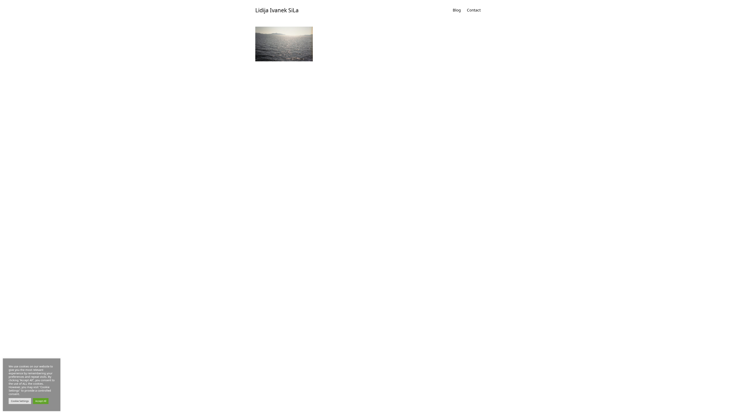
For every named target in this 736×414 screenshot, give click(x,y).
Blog (457, 10)
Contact (474, 10)
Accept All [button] (40, 401)
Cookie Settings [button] (20, 401)
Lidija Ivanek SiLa (277, 10)
